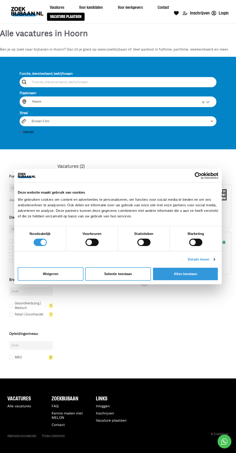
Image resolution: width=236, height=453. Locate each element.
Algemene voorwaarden (21, 436)
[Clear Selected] (203, 102)
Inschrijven (199, 13)
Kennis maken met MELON (67, 415)
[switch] (92, 242)
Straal (24, 113)
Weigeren (50, 274)
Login (223, 13)
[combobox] (121, 101)
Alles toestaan (185, 274)
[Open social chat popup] (224, 441)
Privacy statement (53, 436)
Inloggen (103, 406)
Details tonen (198, 259)
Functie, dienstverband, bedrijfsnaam (46, 74)
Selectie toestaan (118, 274)
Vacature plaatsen (111, 420)
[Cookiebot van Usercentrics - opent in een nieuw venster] (198, 175)
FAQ (55, 406)
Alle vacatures (19, 406)
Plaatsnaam (28, 93)
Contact (58, 425)
